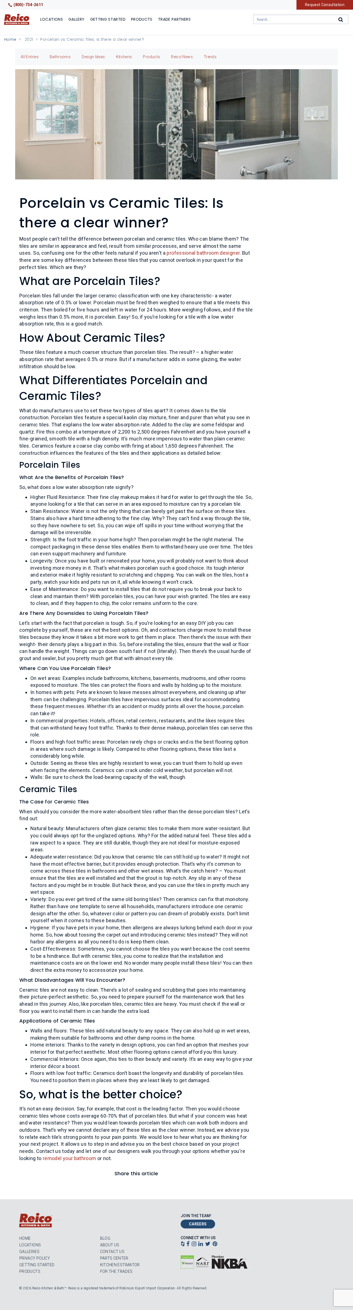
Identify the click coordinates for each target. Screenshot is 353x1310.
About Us (109, 1245)
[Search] (341, 20)
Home (10, 39)
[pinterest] (215, 1244)
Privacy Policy (34, 1258)
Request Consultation (324, 4)
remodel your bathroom (69, 1158)
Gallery (76, 19)
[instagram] (194, 1244)
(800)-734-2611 (28, 4)
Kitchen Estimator (120, 1265)
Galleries (29, 1251)
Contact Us (112, 1251)
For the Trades (116, 1271)
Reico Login (30, 1293)
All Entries (30, 57)
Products (142, 19)
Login (58, 1220)
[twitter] (208, 1244)
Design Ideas (93, 57)
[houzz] (183, 1244)
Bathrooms (60, 57)
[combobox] (300, 19)
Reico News (182, 57)
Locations (51, 19)
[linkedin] (201, 1244)
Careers (198, 1224)
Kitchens (124, 57)
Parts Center (114, 1258)
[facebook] (188, 1244)
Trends (210, 57)
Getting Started (107, 19)
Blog (105, 1238)
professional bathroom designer (203, 253)
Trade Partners (174, 19)
